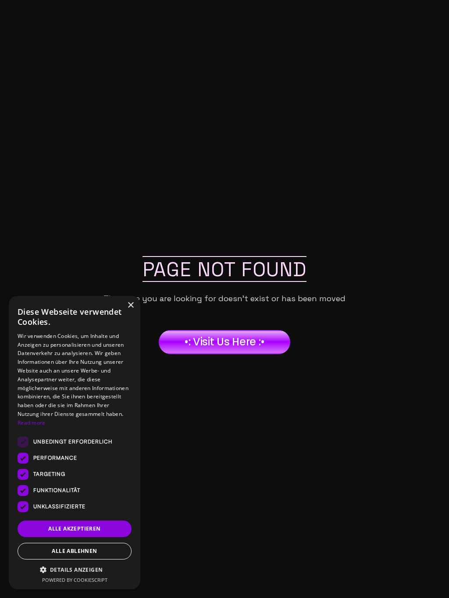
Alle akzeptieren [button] (74, 528)
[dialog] (74, 442)
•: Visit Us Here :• (224, 341)
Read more (32, 422)
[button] (75, 569)
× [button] (130, 305)
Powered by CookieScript (74, 580)
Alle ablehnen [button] (74, 551)
